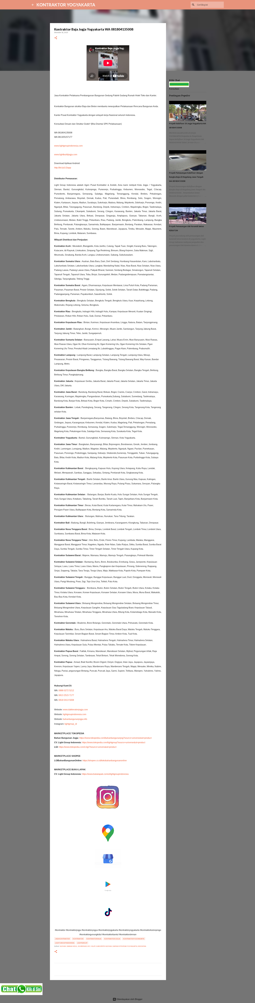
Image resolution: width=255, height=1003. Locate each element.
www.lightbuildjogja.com (65, 154)
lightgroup (82, 943)
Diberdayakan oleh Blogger (129, 999)
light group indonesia (64, 943)
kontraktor (78, 939)
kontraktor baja (93, 939)
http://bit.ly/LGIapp (62, 168)
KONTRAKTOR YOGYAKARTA (66, 4)
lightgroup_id (71, 724)
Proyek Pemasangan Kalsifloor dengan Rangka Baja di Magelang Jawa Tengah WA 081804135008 (186, 177)
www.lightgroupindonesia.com (68, 146)
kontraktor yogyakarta (133, 939)
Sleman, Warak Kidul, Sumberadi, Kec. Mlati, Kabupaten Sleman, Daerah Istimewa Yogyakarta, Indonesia (103, 946)
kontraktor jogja (112, 939)
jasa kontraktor (62, 939)
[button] (55, 38)
